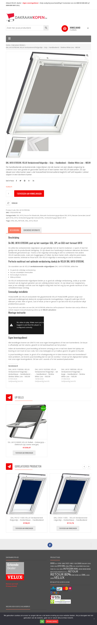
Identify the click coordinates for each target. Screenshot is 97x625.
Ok (42, 621)
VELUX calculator (49, 310)
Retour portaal (12, 584)
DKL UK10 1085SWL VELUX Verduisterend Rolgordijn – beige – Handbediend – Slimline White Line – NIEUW (73, 373)
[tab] (14, 230)
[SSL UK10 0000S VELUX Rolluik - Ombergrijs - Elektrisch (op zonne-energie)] (26, 422)
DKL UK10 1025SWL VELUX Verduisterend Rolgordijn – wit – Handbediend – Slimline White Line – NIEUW (46, 373)
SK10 (79, 575)
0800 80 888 (80, 3)
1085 (71, 563)
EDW (77, 566)
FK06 (87, 566)
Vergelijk (14, 203)
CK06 (55, 566)
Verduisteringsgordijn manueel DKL (31, 218)
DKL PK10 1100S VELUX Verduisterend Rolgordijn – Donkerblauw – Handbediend (27, 518)
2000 (79, 563)
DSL (71, 566)
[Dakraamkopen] (48, 17)
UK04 (88, 575)
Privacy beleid (11, 586)
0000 (52, 563)
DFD (59, 566)
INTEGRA (68, 568)
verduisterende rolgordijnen (42, 266)
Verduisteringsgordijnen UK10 (55, 218)
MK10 (52, 572)
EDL (74, 566)
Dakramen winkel (18, 45)
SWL (26, 221)
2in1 (56, 563)
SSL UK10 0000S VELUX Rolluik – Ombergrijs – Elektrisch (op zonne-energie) (27, 443)
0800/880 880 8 (11, 5)
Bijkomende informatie (32, 230)
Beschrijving (14, 230)
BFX (86, 563)
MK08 (88, 569)
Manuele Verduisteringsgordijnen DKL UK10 (55, 215)
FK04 (84, 566)
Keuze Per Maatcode (31, 215)
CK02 (89, 563)
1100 (75, 563)
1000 (63, 563)
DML (67, 566)
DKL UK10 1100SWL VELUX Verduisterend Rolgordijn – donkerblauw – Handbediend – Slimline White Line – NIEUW (20, 373)
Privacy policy (52, 621)
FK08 (51, 569)
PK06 (55, 572)
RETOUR (21, 221)
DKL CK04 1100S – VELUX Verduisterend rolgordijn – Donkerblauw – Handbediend (70, 518)
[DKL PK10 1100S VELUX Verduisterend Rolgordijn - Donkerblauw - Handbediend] (26, 494)
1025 (67, 563)
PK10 (62, 572)
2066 (83, 563)
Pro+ (66, 572)
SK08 (76, 575)
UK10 (16, 218)
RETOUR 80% (60, 574)
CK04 (52, 566)
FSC (55, 569)
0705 (12, 221)
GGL (57, 569)
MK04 (80, 569)
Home (8, 45)
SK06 (72, 575)
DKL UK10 (20, 215)
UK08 (52, 578)
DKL (16, 221)
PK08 (59, 572)
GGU (61, 569)
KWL (76, 568)
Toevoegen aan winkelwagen (29, 193)
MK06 (84, 569)
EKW (81, 566)
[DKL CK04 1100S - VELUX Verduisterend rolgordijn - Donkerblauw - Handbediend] (70, 494)
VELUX (35, 221)
